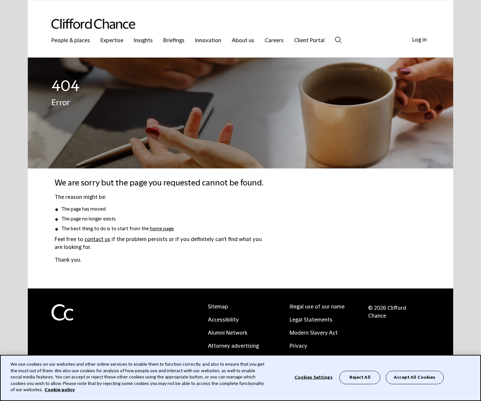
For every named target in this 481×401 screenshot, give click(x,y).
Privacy (298, 346)
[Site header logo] (227, 24)
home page (162, 229)
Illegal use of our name (317, 307)
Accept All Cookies (414, 377)
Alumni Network (227, 333)
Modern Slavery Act (314, 333)
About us (243, 41)
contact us (97, 239)
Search (338, 39)
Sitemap (218, 307)
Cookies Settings (313, 377)
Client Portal (309, 41)
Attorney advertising (233, 346)
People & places (70, 41)
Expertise (111, 41)
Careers (274, 41)
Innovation (208, 41)
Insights (143, 41)
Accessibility (223, 320)
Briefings (174, 41)
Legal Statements (311, 320)
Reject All (359, 377)
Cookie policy (60, 389)
